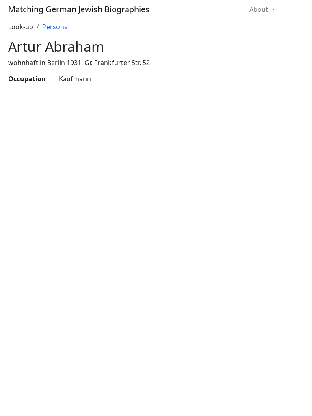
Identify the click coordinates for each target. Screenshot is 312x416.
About (259, 9)
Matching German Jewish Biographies (79, 9)
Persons (54, 26)
